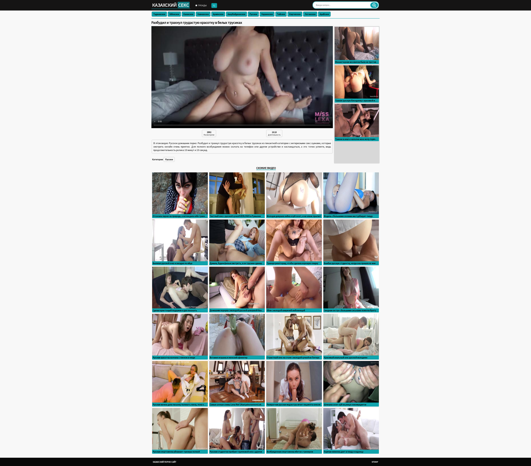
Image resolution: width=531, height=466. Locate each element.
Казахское (188, 14)
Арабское (324, 14)
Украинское (267, 14)
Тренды (202, 5)
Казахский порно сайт (164, 462)
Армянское (218, 14)
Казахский (170, 5)
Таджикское (159, 14)
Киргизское (295, 14)
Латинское (310, 14)
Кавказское (203, 14)
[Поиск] (374, 5)
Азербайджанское (236, 14)
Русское (253, 14)
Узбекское (174, 14)
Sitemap (375, 462)
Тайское (281, 14)
